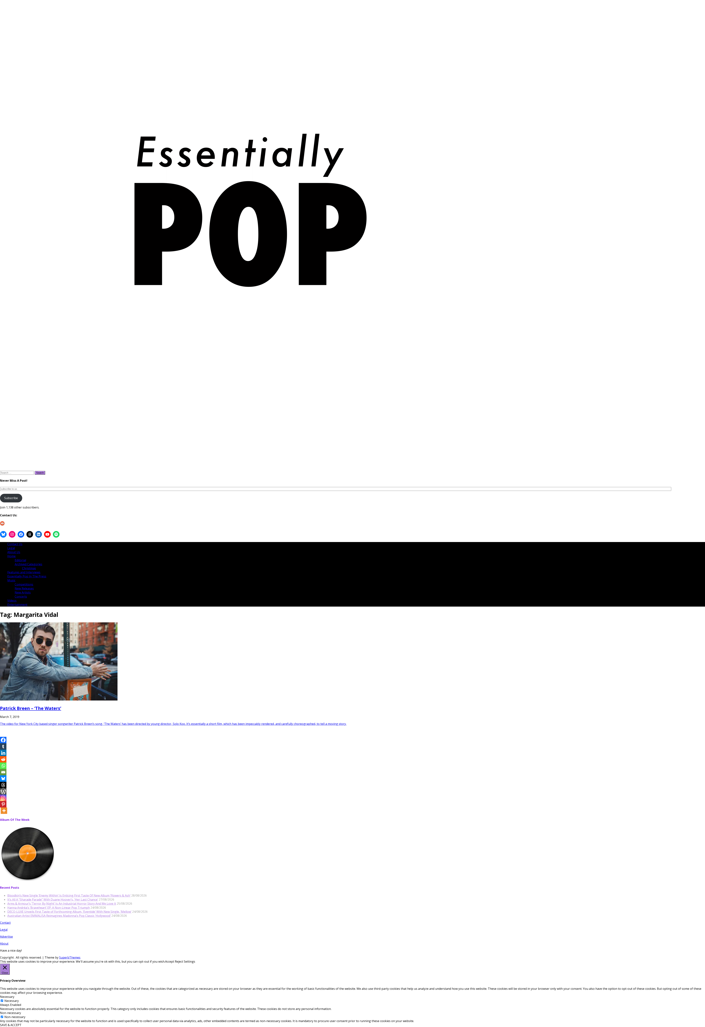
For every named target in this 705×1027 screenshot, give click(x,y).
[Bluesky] (3, 778)
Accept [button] (169, 961)
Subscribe (11, 498)
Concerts (21, 596)
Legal (11, 548)
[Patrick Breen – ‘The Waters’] (59, 699)
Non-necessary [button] (10, 1013)
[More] (4, 810)
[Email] (3, 772)
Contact (5, 923)
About (4, 944)
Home (11, 556)
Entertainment (17, 605)
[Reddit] (3, 759)
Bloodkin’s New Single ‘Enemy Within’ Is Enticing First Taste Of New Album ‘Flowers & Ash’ (69, 895)
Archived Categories (28, 564)
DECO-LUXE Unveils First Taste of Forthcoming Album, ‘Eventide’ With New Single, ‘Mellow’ (69, 912)
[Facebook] (3, 740)
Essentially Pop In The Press (26, 576)
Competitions (24, 584)
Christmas (29, 568)
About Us (13, 552)
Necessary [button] (7, 997)
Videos (12, 601)
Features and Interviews (23, 572)
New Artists (23, 592)
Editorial (20, 560)
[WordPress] (3, 791)
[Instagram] (3, 798)
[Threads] (3, 785)
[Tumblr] (3, 746)
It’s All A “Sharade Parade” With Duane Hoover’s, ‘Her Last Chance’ (52, 900)
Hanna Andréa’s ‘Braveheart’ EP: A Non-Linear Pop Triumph (48, 908)
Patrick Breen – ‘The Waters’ (30, 708)
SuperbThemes (69, 957)
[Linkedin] (3, 753)
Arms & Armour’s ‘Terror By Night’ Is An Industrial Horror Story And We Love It (61, 904)
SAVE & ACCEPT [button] (10, 1025)
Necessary (11, 1001)
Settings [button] (189, 961)
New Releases (24, 588)
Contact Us (14, 544)
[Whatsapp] (3, 766)
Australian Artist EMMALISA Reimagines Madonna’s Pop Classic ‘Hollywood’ (59, 916)
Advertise (6, 937)
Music (11, 580)
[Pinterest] (3, 804)
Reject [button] (179, 961)
